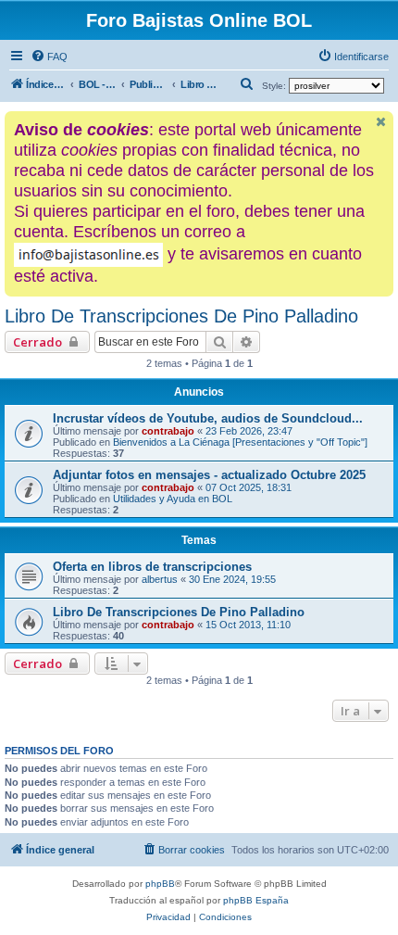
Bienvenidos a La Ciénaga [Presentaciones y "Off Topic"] (240, 442)
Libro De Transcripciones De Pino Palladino (181, 316)
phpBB (160, 883)
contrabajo (168, 430)
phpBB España (256, 900)
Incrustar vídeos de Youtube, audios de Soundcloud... (208, 418)
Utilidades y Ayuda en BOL (172, 498)
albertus (160, 579)
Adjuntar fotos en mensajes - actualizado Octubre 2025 (209, 475)
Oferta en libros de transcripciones (152, 567)
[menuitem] (49, 56)
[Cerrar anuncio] (381, 122)
